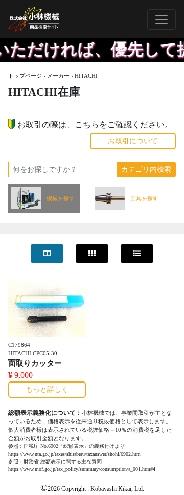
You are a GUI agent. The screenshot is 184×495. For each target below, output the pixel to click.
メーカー (58, 76)
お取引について (133, 141)
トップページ (25, 76)
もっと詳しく (47, 389)
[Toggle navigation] (161, 19)
